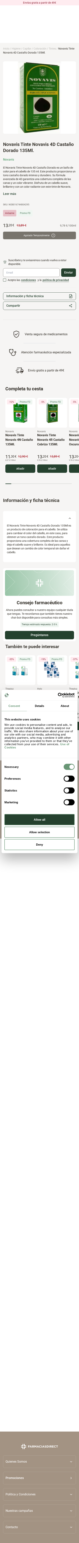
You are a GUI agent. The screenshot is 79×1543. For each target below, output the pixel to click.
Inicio (6, 48)
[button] (39, 1478)
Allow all (39, 819)
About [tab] (65, 705)
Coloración (40, 48)
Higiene (16, 48)
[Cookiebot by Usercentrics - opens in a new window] (58, 695)
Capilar (27, 48)
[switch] (69, 779)
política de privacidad (56, 280)
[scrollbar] (38, 484)
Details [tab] (39, 705)
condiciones (28, 280)
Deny (39, 844)
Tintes (52, 48)
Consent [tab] (14, 705)
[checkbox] (4, 280)
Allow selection (39, 832)
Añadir (20, 468)
